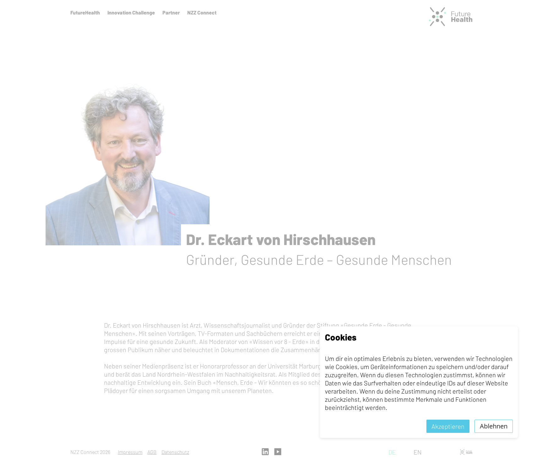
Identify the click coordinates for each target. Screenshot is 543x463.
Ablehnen (493, 426)
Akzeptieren (447, 426)
